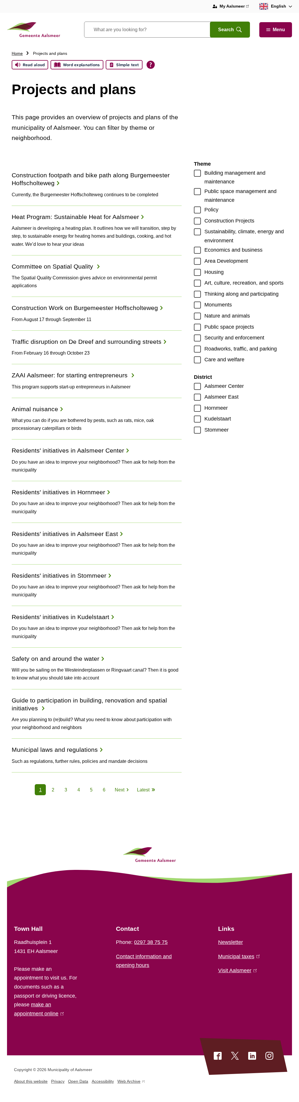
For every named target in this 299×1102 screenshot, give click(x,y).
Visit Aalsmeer (236, 970)
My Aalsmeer (234, 7)
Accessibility (103, 1081)
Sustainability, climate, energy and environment (244, 236)
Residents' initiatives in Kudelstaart (60, 617)
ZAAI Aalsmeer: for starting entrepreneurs (70, 375)
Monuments (218, 305)
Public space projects (229, 327)
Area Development (226, 261)
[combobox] (154, 30)
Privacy (58, 1081)
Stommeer (216, 430)
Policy (211, 210)
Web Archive (128, 1082)
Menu (279, 29)
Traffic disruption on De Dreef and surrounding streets (86, 341)
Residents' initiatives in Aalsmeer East (65, 533)
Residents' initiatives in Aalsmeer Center (68, 450)
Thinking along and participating (241, 294)
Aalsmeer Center (224, 386)
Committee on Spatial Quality (53, 266)
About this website (31, 1081)
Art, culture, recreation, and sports (244, 283)
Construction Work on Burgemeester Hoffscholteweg (85, 307)
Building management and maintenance (234, 177)
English (278, 6)
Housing (214, 272)
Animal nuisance (35, 409)
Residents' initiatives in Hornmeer (58, 492)
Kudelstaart (217, 419)
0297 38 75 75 (151, 942)
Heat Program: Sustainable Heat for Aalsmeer (75, 216)
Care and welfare (224, 359)
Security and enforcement (234, 338)
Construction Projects (229, 221)
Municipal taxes (237, 956)
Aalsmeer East (221, 397)
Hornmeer (216, 408)
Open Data (78, 1081)
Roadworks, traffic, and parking (240, 349)
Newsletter (230, 942)
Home (17, 53)
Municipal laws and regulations (55, 749)
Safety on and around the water (55, 658)
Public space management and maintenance (240, 195)
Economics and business (233, 250)
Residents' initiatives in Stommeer (59, 575)
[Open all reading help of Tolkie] (151, 65)
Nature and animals (227, 316)
